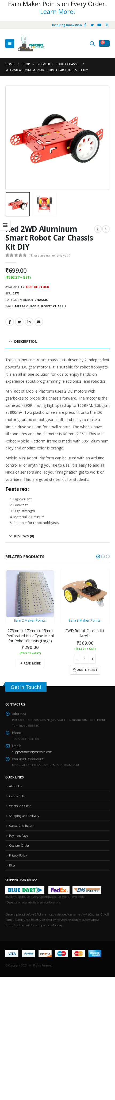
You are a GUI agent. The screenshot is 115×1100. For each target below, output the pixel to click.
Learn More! (57, 11)
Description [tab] (25, 341)
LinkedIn (29, 322)
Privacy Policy (18, 855)
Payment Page (18, 835)
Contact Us (16, 796)
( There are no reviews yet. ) (49, 255)
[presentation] (12, 138)
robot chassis (53, 306)
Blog (12, 865)
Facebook (9, 322)
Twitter (19, 322)
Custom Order (19, 845)
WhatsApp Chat (20, 805)
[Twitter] (92, 25)
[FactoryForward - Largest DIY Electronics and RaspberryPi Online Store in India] (30, 43)
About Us (15, 786)
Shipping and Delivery (24, 815)
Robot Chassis (35, 300)
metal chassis (27, 306)
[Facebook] (85, 25)
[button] (98, 556)
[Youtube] (99, 25)
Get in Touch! (26, 687)
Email (38, 322)
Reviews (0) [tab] (24, 536)
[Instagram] (106, 25)
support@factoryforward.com (32, 752)
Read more (32, 663)
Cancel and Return (21, 825)
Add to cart (87, 670)
